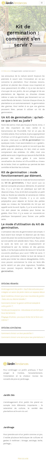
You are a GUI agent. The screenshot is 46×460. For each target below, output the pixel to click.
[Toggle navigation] (41, 3)
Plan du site (23, 458)
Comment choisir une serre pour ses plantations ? (23, 337)
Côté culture (7, 71)
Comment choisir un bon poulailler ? (17, 333)
